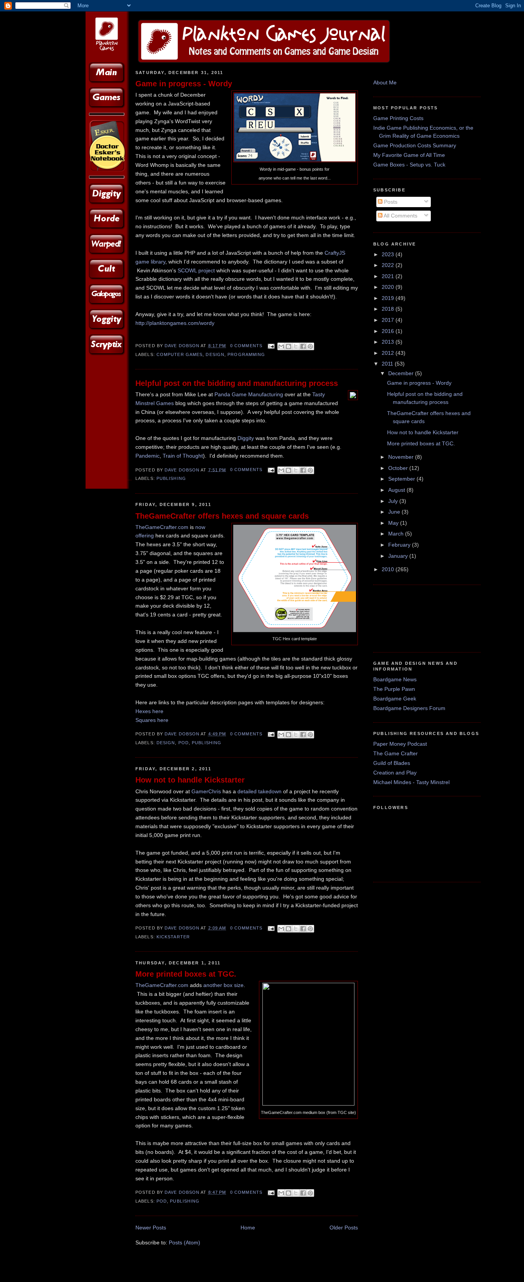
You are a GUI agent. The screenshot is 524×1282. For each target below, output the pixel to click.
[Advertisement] (397, 617)
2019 (388, 298)
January (398, 556)
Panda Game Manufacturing (248, 394)
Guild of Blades (391, 763)
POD (183, 742)
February (400, 545)
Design (215, 354)
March (396, 534)
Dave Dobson (183, 345)
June (395, 512)
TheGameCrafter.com (161, 527)
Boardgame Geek (394, 698)
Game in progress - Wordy (183, 83)
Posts (389, 202)
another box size (223, 985)
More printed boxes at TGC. (185, 974)
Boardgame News (395, 679)
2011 (388, 364)
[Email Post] (271, 345)
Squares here (151, 720)
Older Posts (344, 1227)
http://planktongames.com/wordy (174, 323)
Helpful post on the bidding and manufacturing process (236, 383)
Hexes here (149, 711)
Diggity (245, 438)
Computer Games (180, 354)
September (402, 479)
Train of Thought (183, 456)
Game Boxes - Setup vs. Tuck (409, 164)
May (394, 523)
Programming (246, 354)
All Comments (399, 216)
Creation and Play (395, 773)
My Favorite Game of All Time (409, 155)
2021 (388, 276)
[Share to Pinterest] (310, 346)
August (397, 490)
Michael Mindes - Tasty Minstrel (411, 782)
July (393, 501)
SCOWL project (196, 270)
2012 (388, 353)
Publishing (171, 478)
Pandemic (147, 456)
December (401, 373)
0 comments (246, 345)
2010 (388, 569)
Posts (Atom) (184, 1242)
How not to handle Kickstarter (190, 780)
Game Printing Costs (398, 118)
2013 (388, 342)
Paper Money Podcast (400, 744)
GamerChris (206, 791)
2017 (388, 320)
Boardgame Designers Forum (409, 708)
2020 (388, 287)
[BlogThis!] (288, 346)
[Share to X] (296, 346)
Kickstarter (173, 936)
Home (248, 1227)
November (401, 457)
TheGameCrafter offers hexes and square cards (222, 516)
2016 (388, 331)
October (398, 468)
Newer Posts (150, 1227)
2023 (388, 254)
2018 (388, 309)
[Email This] (281, 346)
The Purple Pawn (394, 689)
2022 (388, 265)
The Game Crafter (395, 753)
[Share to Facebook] (303, 346)
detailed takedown (259, 791)
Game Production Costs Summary (414, 145)
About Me (385, 82)
